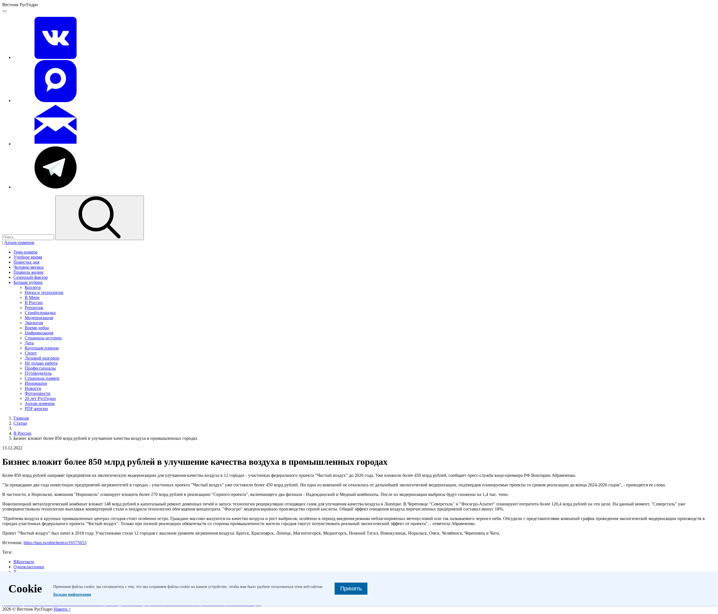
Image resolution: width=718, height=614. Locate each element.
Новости (33, 388)
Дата (29, 343)
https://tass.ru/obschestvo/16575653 (55, 542)
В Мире (32, 297)
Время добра (37, 327)
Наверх (62, 609)
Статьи (20, 423)
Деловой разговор (42, 358)
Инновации (36, 383)
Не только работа (41, 363)
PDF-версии (36, 408)
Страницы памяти (42, 378)
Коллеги (33, 287)
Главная (21, 418)
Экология (34, 322)
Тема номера (25, 252)
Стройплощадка (40, 312)
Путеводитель (38, 373)
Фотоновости (37, 393)
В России (34, 302)
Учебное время (27, 257)
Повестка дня (26, 262)
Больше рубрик (28, 282)
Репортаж (34, 307)
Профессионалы (40, 368)
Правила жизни (28, 272)
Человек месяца (28, 267)
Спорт (31, 353)
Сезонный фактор (30, 277)
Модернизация (39, 317)
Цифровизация (39, 332)
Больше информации (72, 594)
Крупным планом (42, 348)
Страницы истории (43, 337)
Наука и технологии (44, 292)
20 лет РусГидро (40, 398)
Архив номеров (19, 242)
